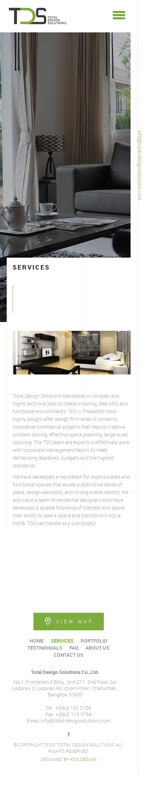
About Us (97, 647)
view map (75, 621)
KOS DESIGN (83, 759)
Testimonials (44, 647)
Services (62, 640)
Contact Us (68, 654)
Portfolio (94, 640)
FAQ (73, 647)
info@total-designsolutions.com (140, 165)
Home (37, 640)
